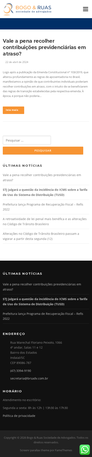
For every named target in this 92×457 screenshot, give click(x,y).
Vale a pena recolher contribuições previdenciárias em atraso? (44, 47)
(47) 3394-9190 (20, 371)
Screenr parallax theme (34, 450)
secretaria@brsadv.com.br (29, 378)
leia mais (12, 109)
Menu (85, 9)
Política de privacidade (19, 416)
